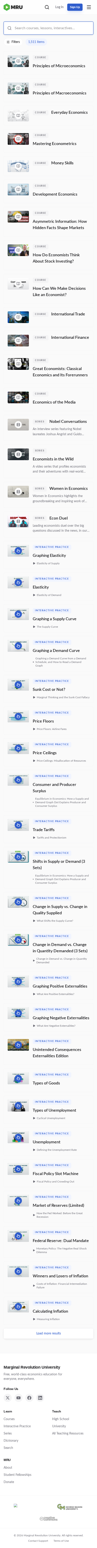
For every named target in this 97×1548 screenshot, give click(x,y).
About (8, 1467)
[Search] (47, 7)
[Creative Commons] (49, 1518)
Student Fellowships (17, 1475)
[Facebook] (29, 1398)
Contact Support (38, 1540)
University (59, 1426)
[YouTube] (18, 1398)
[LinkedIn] (40, 1398)
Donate (9, 1482)
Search (8, 1448)
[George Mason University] (69, 1507)
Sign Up (75, 7)
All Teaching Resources (67, 1433)
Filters (16, 42)
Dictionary (11, 1440)
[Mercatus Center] (31, 1507)
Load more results (48, 1333)
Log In (59, 7)
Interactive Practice (17, 1426)
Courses (9, 1419)
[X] (8, 1398)
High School (60, 1419)
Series (8, 1433)
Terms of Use (61, 1540)
